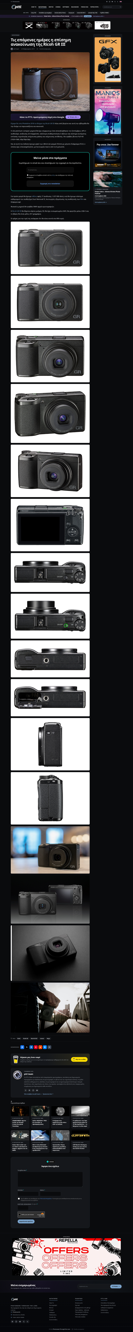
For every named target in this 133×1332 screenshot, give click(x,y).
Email (42, 1190)
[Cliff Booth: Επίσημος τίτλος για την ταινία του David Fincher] (80, 1135)
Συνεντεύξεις (53, 1319)
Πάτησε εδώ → (74, 117)
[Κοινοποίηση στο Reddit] (40, 1047)
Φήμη (48, 1038)
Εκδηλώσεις (75, 7)
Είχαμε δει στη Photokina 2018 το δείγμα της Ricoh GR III (32, 123)
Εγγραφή (115, 1286)
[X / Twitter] (25, 1090)
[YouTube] (112, 1)
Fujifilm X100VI (104, 13)
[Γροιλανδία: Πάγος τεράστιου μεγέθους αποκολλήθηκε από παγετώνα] (60, 1135)
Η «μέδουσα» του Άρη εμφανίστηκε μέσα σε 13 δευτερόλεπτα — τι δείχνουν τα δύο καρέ (80, 1123)
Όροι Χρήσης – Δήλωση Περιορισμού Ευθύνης (82, 1311)
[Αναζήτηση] (120, 7)
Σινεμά (58, 7)
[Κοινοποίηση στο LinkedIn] (31, 1047)
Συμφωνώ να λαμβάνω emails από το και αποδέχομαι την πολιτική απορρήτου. (50, 176)
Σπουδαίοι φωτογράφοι (45, 13)
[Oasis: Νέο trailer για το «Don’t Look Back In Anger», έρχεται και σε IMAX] (20, 1135)
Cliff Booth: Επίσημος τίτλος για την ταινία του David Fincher (80, 1146)
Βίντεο (51, 7)
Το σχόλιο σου (22, 1170)
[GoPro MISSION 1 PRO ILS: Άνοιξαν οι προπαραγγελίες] (40, 1111)
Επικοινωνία (16, 1312)
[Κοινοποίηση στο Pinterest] (36, 1047)
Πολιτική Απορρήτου (46, 1198)
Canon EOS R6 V (81, 13)
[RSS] (117, 1)
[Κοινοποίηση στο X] (27, 1047)
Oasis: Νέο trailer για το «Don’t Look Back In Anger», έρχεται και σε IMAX (19, 1147)
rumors (42, 1038)
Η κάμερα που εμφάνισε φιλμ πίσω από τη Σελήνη (59, 1122)
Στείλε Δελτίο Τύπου (60, 13)
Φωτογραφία (42, 7)
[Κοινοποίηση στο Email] (49, 1047)
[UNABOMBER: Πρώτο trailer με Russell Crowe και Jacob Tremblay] (20, 1111)
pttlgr (53, 175)
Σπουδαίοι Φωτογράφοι (108, 1303)
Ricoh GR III (16, 211)
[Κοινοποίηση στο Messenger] (45, 1047)
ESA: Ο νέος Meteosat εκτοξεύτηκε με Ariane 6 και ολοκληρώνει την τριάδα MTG (40, 1147)
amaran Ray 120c (92, 13)
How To (33, 7)
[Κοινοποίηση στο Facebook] (22, 1047)
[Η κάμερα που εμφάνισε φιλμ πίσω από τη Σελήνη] (60, 1111)
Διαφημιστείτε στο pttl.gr (82, 1308)
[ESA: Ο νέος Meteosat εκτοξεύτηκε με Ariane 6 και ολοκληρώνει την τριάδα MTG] (40, 1135)
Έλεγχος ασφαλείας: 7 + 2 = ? (28, 1204)
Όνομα (21, 1190)
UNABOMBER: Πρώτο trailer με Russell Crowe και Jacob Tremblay (19, 1123)
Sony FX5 (33, 13)
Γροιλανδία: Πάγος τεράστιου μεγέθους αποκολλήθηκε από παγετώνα (59, 1147)
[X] (115, 1)
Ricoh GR (25, 1038)
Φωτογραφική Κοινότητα (108, 1305)
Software (66, 7)
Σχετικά (77, 1305)
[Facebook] (107, 1)
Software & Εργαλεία (107, 1308)
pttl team (16, 49)
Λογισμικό (71, 13)
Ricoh (18, 1038)
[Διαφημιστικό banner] (66, 25)
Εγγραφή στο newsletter (50, 184)
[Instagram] (109, 1)
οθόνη (34, 196)
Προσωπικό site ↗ (48, 1094)
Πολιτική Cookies (80, 1317)
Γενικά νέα (84, 7)
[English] (120, 1)
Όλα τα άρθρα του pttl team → (32, 1094)
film (81, 199)
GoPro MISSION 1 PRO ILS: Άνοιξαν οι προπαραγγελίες (39, 1122)
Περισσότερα (94, 7)
